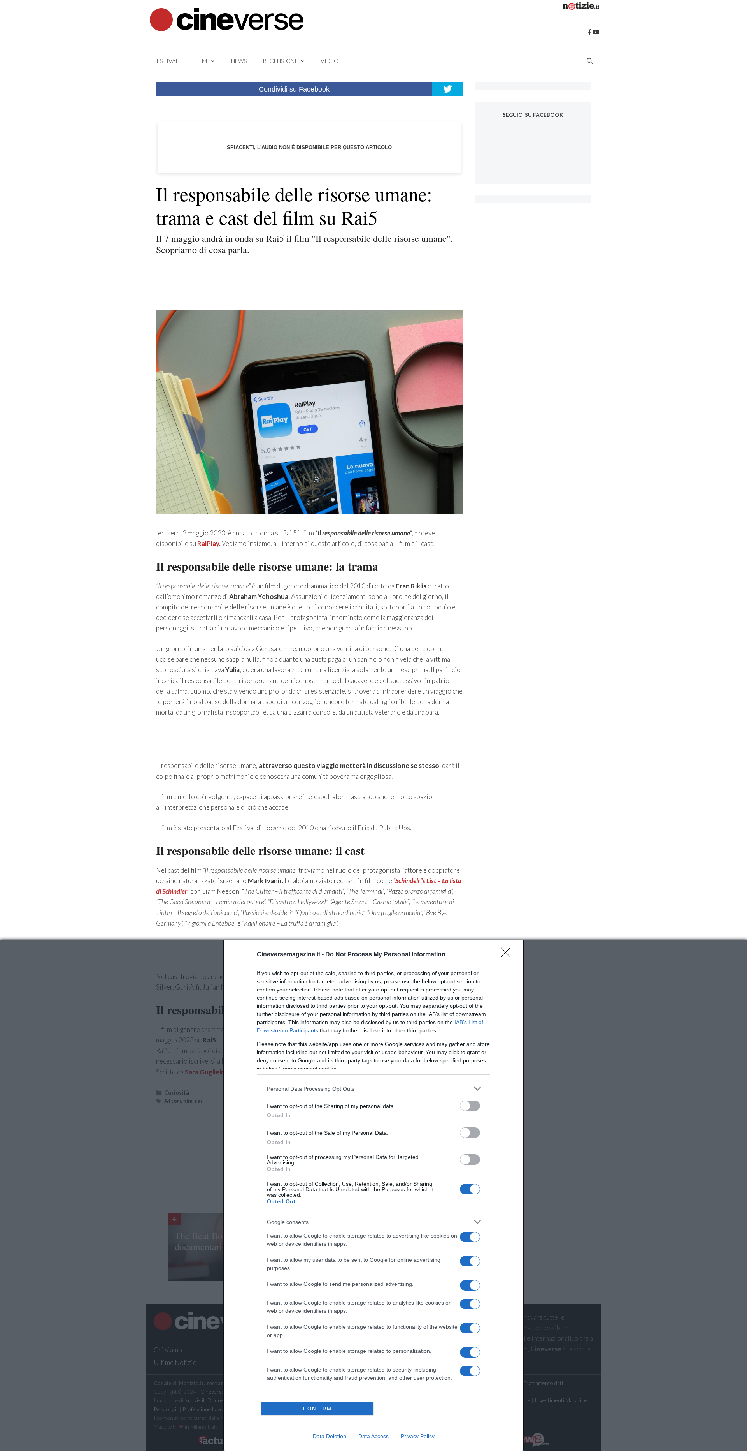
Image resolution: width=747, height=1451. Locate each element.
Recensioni (279, 60)
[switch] (470, 1106)
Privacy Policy (418, 1436)
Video (329, 60)
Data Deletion (329, 1436)
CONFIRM (317, 1409)
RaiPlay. (209, 543)
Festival (166, 60)
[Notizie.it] (581, 7)
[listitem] (373, 1089)
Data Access (373, 1436)
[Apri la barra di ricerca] (589, 60)
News (239, 60)
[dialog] (373, 1195)
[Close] (508, 954)
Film (200, 60)
